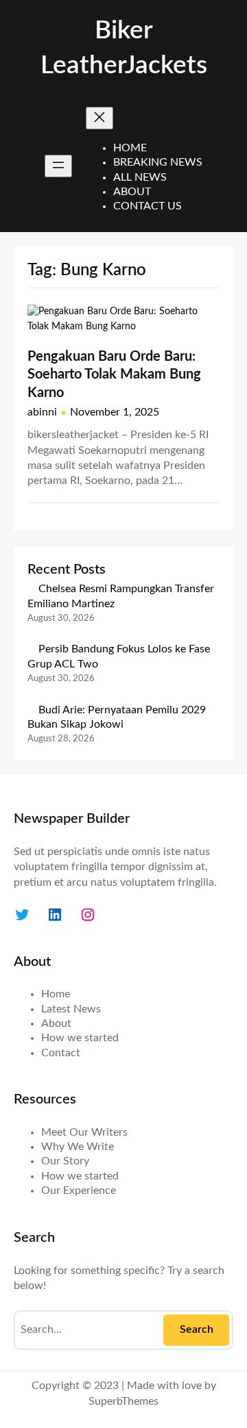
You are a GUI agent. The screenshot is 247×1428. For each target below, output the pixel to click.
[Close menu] (99, 118)
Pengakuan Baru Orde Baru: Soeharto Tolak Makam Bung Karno (114, 374)
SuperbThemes (123, 1401)
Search (196, 1329)
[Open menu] (58, 166)
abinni (42, 412)
